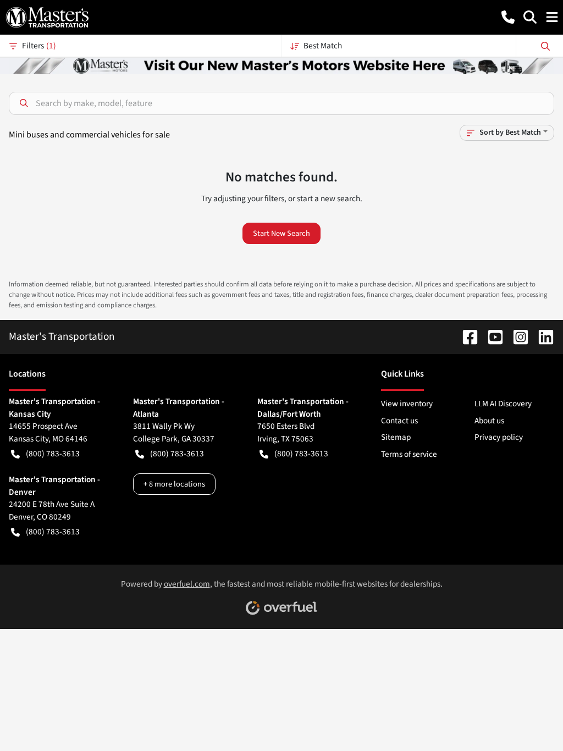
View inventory (407, 403)
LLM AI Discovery (503, 403)
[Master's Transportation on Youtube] (491, 336)
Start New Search (281, 233)
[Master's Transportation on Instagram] (516, 336)
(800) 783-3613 (53, 454)
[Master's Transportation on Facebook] (465, 336)
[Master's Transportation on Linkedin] (541, 336)
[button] (508, 17)
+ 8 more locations (174, 484)
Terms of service (409, 454)
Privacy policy (498, 437)
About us (489, 421)
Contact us (399, 421)
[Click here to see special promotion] (281, 65)
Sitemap (396, 437)
